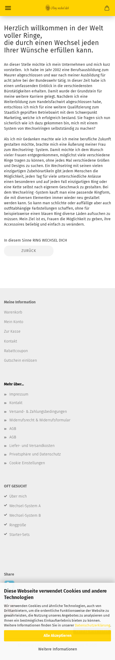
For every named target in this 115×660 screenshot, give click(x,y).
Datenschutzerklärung (92, 625)
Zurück (28, 250)
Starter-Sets (19, 534)
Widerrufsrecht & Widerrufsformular (39, 420)
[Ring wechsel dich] (57, 8)
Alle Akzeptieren (57, 635)
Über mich (18, 496)
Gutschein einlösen (20, 360)
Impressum (18, 394)
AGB (12, 428)
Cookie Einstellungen (27, 463)
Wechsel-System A (25, 506)
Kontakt (15, 403)
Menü (8, 8)
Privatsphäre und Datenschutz (35, 454)
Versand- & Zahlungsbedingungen (38, 411)
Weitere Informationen (57, 649)
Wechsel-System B (25, 515)
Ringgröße (17, 525)
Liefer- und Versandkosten (32, 445)
